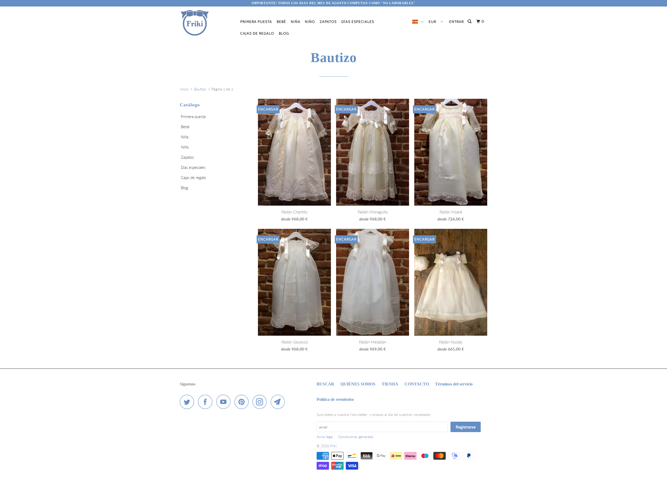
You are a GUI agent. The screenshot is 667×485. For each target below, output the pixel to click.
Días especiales (357, 21)
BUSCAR (325, 384)
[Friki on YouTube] (224, 402)
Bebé (281, 21)
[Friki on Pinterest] (242, 402)
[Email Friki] (279, 402)
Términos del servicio (454, 384)
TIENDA (390, 384)
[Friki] (206, 23)
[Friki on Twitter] (188, 402)
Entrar (456, 21)
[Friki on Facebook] (206, 402)
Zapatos (328, 21)
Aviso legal (325, 436)
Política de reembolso (335, 399)
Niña (295, 21)
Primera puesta (256, 21)
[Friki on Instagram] (261, 402)
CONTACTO (417, 384)
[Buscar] (470, 21)
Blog (284, 33)
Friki (333, 446)
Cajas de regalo (257, 33)
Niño (310, 21)
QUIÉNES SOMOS (358, 384)
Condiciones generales (356, 436)
